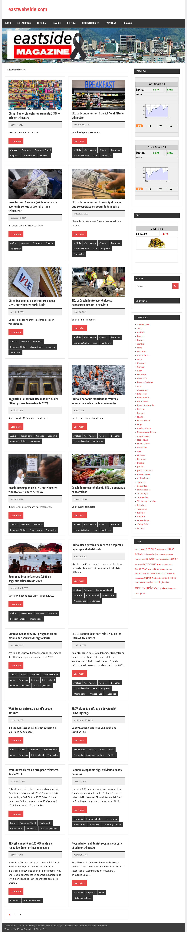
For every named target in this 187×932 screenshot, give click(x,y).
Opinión (50, 243)
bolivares (148, 554)
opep (139, 451)
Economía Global (43, 150)
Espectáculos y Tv (145, 405)
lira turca (163, 573)
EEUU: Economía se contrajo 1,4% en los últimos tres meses (96, 636)
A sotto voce (79, 749)
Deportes (141, 374)
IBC (148, 573)
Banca (102, 749)
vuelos (140, 528)
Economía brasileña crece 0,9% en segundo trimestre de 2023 (29, 578)
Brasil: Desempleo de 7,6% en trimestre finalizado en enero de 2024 (32, 490)
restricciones (143, 478)
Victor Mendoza (163, 588)
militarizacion (143, 435)
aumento (160, 549)
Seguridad (142, 485)
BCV (171, 549)
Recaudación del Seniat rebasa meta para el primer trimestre (97, 845)
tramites (141, 504)
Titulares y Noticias (42, 685)
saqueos (141, 481)
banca (165, 549)
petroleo (163, 577)
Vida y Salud (143, 524)
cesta (139, 347)
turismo (141, 512)
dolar (174, 558)
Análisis (77, 150)
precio (140, 466)
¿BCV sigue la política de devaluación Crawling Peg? (94, 711)
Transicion (142, 508)
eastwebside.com (27, 9)
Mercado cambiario (95, 755)
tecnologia (159, 582)
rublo (150, 582)
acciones (140, 549)
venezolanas (143, 520)
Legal (101, 892)
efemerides (168, 564)
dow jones (138, 564)
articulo (151, 549)
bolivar (139, 554)
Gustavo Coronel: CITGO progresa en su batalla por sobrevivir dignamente (32, 636)
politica (172, 577)
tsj (165, 582)
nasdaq (137, 578)
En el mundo (45, 823)
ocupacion (50, 347)
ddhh (139, 370)
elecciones (142, 389)
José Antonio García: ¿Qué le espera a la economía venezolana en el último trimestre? (32, 206)
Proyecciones (36, 530)
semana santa (143, 489)
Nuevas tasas (108, 595)
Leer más (15, 141)
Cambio (57, 23)
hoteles (140, 412)
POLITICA (71, 23)
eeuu (95, 155)
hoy (144, 573)
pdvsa (156, 578)
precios (145, 582)
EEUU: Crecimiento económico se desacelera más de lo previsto (92, 302)
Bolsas (13, 749)
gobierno (168, 569)
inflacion (155, 573)
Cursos (140, 366)
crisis (23, 674)
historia (35, 680)
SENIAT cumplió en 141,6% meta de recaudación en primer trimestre (30, 845)
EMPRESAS (111, 23)
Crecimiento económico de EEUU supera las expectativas (98, 490)
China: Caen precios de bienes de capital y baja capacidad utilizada (97, 547)
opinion (148, 577)
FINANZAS (127, 23)
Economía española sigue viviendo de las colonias (97, 772)
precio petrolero (145, 470)
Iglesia (140, 416)
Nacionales (142, 439)
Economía (26, 150)
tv (168, 582)
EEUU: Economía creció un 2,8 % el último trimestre (98, 115)
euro (151, 569)
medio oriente (144, 428)
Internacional (29, 155)
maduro (171, 573)
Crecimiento (90, 150)
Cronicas (14, 150)
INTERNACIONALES (90, 23)
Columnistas (24, 23)
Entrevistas (142, 401)
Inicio (8, 23)
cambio (140, 343)
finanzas (159, 569)
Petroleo (25, 685)
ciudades (141, 351)
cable (143, 559)
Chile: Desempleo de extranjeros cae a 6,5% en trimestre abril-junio (31, 303)
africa (140, 328)
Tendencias (44, 155)
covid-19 (162, 559)
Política (111, 755)
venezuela (144, 587)
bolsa (155, 554)
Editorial (42, 23)
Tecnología (142, 493)
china (157, 559)
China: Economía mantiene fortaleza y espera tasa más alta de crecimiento (95, 401)
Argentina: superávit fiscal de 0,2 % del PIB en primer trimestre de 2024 (33, 401)
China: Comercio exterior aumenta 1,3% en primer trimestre (34, 115)
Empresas (14, 155)
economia (149, 564)
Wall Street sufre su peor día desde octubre (30, 711)
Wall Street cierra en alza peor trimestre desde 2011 (33, 772)
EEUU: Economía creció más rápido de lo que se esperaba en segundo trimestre (96, 204)
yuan (142, 593)
